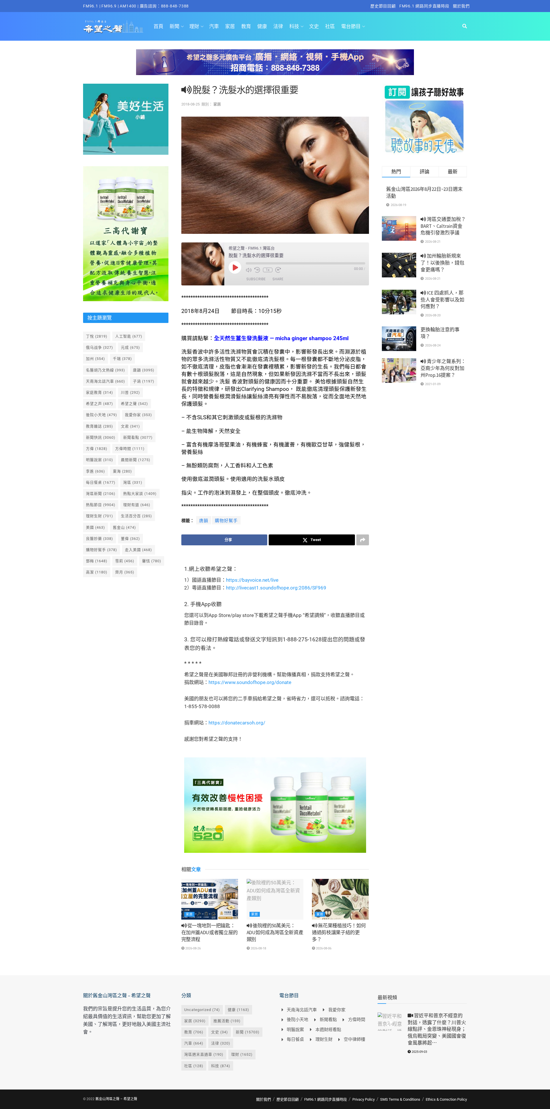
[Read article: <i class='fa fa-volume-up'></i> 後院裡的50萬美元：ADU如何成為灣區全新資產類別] (275, 899)
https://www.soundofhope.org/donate (250, 682)
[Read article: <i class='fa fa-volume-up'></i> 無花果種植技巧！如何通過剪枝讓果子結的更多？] (340, 899)
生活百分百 (136, 516)
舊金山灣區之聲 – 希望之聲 (116, 1099)
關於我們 (461, 6)
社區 (330, 26)
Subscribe (256, 279)
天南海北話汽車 (105, 381)
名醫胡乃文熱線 (105, 370)
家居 (230, 26)
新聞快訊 (100, 437)
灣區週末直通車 (203, 1054)
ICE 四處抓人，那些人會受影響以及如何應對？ (442, 300)
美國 (95, 527)
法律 (278, 26)
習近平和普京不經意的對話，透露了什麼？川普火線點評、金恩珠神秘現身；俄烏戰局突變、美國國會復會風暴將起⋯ (437, 1029)
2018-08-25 (190, 104)
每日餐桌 (100, 482)
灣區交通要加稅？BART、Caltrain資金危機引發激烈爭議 (443, 226)
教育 (246, 26)
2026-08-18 (258, 948)
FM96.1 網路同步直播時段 (424, 6)
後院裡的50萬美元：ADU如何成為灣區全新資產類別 (275, 932)
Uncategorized (202, 1010)
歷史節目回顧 (383, 6)
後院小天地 (101, 415)
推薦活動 (227, 1021)
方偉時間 (130, 448)
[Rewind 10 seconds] (257, 270)
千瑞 (122, 358)
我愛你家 (138, 415)
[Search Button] (464, 26)
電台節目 (351, 26)
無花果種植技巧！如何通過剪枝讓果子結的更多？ (339, 932)
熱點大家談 (140, 493)
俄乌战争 (99, 347)
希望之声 (99, 403)
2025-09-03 (419, 1052)
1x (268, 270)
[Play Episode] (235, 267)
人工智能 (128, 336)
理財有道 (136, 505)
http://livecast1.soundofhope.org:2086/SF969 (276, 588)
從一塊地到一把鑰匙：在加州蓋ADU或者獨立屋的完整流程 (209, 932)
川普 (130, 392)
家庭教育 (99, 392)
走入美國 (138, 550)
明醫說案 (99, 460)
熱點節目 (100, 505)
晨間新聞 (135, 460)
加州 (95, 358)
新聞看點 (138, 437)
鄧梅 (96, 561)
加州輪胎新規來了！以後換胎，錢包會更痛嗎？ (442, 263)
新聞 (174, 26)
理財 (194, 26)
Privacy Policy (363, 1099)
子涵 (143, 381)
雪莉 (124, 561)
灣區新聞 (100, 493)
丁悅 (96, 336)
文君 (130, 426)
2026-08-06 (323, 948)
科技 (294, 26)
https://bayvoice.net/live (252, 580)
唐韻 (203, 520)
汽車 (214, 26)
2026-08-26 (192, 948)
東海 (122, 471)
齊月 (124, 572)
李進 (95, 471)
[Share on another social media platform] (362, 539)
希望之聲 (134, 403)
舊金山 (124, 527)
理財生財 (99, 516)
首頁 (158, 26)
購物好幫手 (226, 520)
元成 (130, 347)
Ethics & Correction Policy (446, 1099)
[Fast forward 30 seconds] (278, 270)
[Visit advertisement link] (275, 66)
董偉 (130, 538)
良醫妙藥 (99, 538)
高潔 (96, 572)
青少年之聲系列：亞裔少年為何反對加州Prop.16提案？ (443, 368)
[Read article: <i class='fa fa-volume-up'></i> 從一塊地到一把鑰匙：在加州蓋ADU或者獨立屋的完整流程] (209, 899)
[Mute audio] (249, 270)
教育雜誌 (99, 426)
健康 (262, 26)
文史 (314, 26)
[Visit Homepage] (113, 26)
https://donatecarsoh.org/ (237, 723)
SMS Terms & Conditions (400, 1099)
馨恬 (151, 561)
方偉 (96, 448)
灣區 (132, 482)
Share (277, 279)
